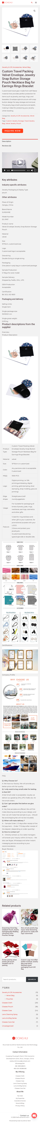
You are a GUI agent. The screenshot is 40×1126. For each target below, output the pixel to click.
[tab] (20, 141)
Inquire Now (12, 131)
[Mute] (32, 170)
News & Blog (20, 1103)
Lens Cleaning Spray (10, 1014)
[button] (20, 162)
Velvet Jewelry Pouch (13, 123)
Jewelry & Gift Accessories (12, 992)
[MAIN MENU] (36, 2)
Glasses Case (7, 1010)
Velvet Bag (10, 995)
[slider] (18, 170)
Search (32, 979)
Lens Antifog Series (9, 1018)
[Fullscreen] (35, 170)
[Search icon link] (32, 2)
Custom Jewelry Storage (15, 121)
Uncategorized (7, 1026)
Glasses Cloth (7, 1003)
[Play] (5, 170)
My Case (20, 1096)
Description (6, 141)
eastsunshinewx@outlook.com (20, 1061)
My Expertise (20, 1098)
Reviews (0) (6, 146)
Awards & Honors (20, 1101)
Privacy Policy (20, 1105)
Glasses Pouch (7, 1007)
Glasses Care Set (8, 1022)
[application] (20, 162)
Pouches (9, 999)
